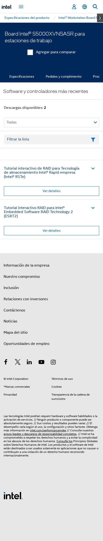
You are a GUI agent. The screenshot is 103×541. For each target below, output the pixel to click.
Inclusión (11, 287)
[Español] (84, 6)
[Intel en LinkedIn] (29, 363)
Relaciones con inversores (26, 299)
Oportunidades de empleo (26, 343)
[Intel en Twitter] (18, 363)
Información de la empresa (26, 265)
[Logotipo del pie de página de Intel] (13, 495)
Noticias (10, 321)
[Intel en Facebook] (6, 363)
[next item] (100, 18)
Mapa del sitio (16, 332)
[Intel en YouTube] (41, 363)
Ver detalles (52, 191)
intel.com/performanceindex (48, 430)
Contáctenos (14, 310)
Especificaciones (21, 76)
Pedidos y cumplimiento (63, 76)
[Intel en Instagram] (53, 363)
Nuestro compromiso (22, 276)
